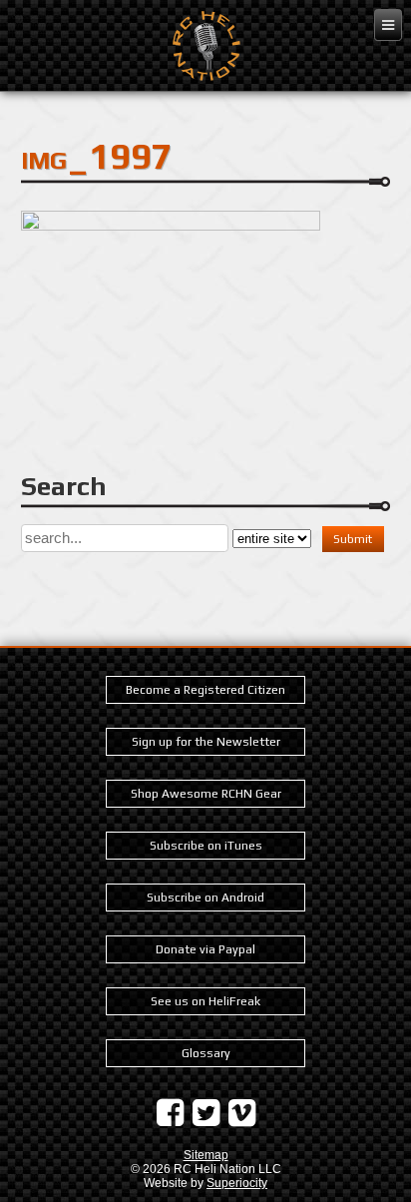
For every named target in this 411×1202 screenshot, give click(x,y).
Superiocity (236, 1183)
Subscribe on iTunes (206, 846)
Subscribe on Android (205, 897)
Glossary (206, 1053)
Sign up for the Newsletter (206, 742)
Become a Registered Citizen (205, 690)
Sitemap (206, 1155)
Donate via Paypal (205, 949)
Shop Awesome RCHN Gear (206, 794)
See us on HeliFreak (205, 1001)
